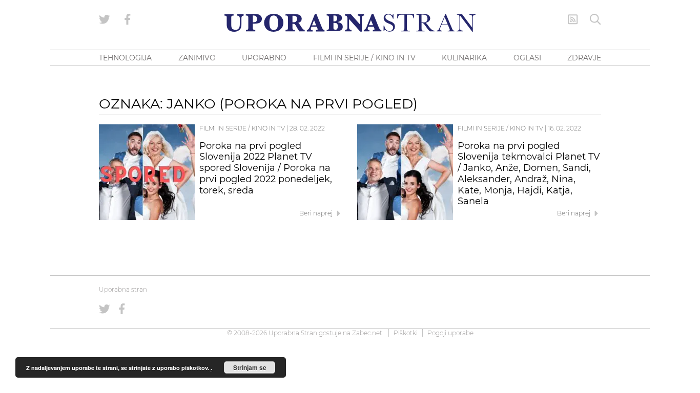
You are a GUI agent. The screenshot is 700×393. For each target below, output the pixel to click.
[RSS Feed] (573, 19)
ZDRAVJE (584, 57)
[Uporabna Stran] (350, 23)
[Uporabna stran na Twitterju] (104, 19)
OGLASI (527, 57)
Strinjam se (249, 367)
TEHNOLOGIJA (125, 57)
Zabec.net (367, 333)
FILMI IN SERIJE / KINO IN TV (364, 57)
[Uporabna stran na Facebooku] (127, 19)
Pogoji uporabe (450, 333)
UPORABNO (264, 57)
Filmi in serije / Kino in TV (242, 128)
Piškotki (406, 333)
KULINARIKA (464, 57)
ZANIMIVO (197, 57)
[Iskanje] (595, 19)
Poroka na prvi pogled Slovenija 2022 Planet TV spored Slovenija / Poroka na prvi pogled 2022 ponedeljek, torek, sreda (265, 168)
